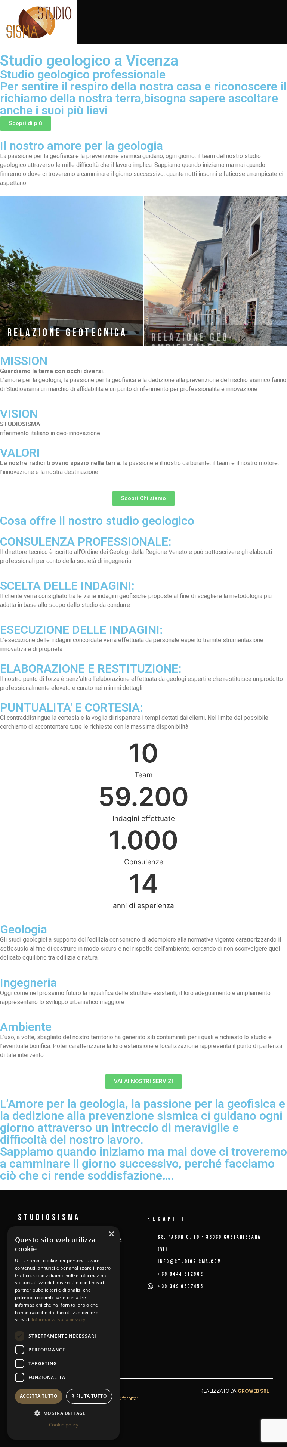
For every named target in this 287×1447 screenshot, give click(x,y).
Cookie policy (63, 1424)
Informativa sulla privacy (59, 1319)
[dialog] (63, 1333)
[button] (63, 1413)
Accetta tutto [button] (39, 1396)
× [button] (111, 1234)
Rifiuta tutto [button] (89, 1396)
